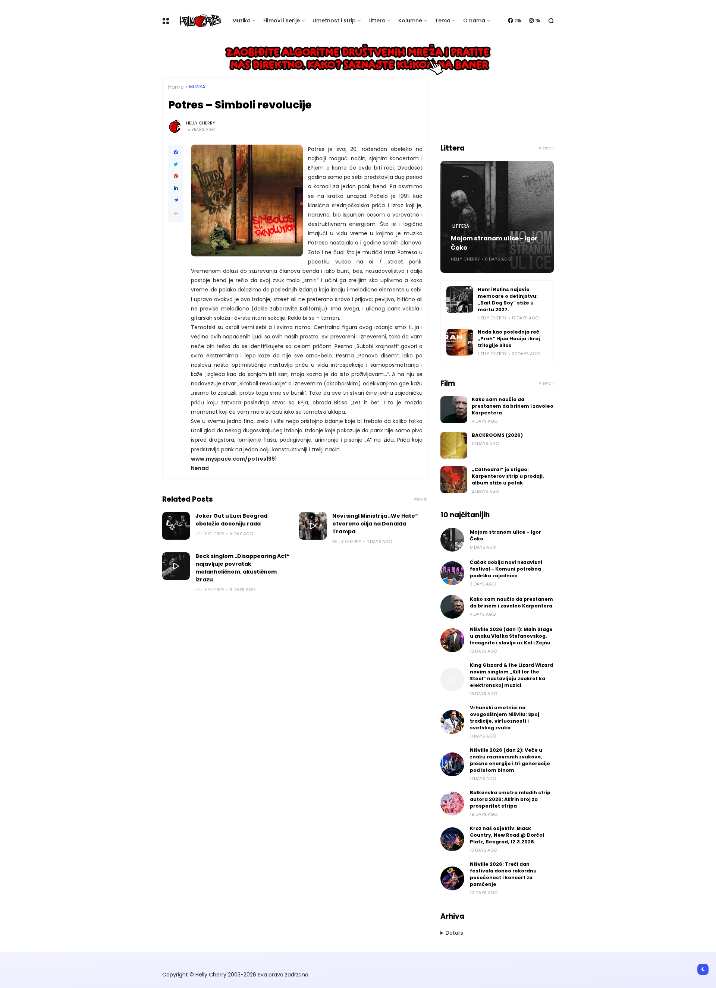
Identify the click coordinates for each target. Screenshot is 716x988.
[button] (176, 213)
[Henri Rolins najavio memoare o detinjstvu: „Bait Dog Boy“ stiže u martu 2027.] (459, 299)
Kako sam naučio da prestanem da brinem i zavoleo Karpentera (512, 406)
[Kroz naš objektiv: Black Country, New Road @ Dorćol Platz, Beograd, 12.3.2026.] (452, 839)
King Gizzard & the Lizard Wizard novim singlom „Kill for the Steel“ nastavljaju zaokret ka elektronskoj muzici (511, 675)
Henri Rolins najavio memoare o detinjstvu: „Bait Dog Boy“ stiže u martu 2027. (508, 299)
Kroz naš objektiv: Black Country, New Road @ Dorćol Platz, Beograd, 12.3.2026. (507, 835)
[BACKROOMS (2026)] (453, 445)
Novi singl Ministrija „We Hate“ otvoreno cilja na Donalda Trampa (375, 523)
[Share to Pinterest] (176, 176)
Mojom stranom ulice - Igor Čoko (494, 243)
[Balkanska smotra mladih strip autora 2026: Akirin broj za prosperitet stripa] (452, 803)
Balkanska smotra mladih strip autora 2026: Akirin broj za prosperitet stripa (510, 799)
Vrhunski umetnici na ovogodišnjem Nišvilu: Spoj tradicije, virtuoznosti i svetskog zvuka (504, 717)
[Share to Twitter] (176, 164)
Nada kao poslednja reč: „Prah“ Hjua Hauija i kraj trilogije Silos (509, 338)
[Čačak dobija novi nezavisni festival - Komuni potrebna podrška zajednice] (452, 573)
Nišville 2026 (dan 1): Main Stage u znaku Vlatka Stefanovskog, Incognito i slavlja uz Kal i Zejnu (511, 636)
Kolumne (410, 20)
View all (421, 499)
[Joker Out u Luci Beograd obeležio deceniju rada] (176, 526)
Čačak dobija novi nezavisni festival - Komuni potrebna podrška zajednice (506, 569)
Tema (442, 20)
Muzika (241, 20)
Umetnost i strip (334, 20)
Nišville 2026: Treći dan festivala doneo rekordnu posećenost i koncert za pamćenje (503, 874)
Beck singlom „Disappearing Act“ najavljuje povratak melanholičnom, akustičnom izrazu (242, 567)
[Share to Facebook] (176, 152)
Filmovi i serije (281, 20)
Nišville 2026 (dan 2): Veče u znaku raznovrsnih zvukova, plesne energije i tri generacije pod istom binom (510, 760)
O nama (474, 20)
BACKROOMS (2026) (497, 435)
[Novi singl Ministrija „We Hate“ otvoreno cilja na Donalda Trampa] (313, 526)
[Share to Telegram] (176, 200)
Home (176, 87)
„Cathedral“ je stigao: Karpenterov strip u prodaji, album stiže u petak (508, 476)
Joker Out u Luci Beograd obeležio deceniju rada (231, 519)
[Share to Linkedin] (176, 188)
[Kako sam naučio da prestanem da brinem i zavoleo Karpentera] (453, 409)
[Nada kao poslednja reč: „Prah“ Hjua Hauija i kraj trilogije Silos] (459, 342)
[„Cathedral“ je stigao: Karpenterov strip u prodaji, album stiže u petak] (453, 479)
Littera (377, 20)
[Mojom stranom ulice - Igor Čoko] (452, 540)
